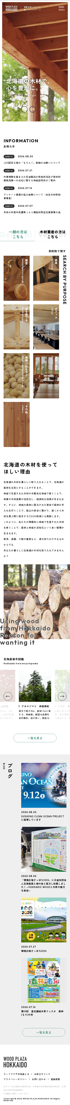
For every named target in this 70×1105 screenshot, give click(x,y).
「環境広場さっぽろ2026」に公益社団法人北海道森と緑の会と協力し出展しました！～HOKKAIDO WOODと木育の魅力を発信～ (43, 885)
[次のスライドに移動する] (41, 109)
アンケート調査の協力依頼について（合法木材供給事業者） (32, 196)
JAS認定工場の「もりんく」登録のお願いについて (32, 162)
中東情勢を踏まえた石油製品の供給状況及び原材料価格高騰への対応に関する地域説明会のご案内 (32, 178)
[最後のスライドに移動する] (7, 109)
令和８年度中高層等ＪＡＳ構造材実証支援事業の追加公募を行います (32, 213)
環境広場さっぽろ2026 (34, 951)
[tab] (16, 109)
